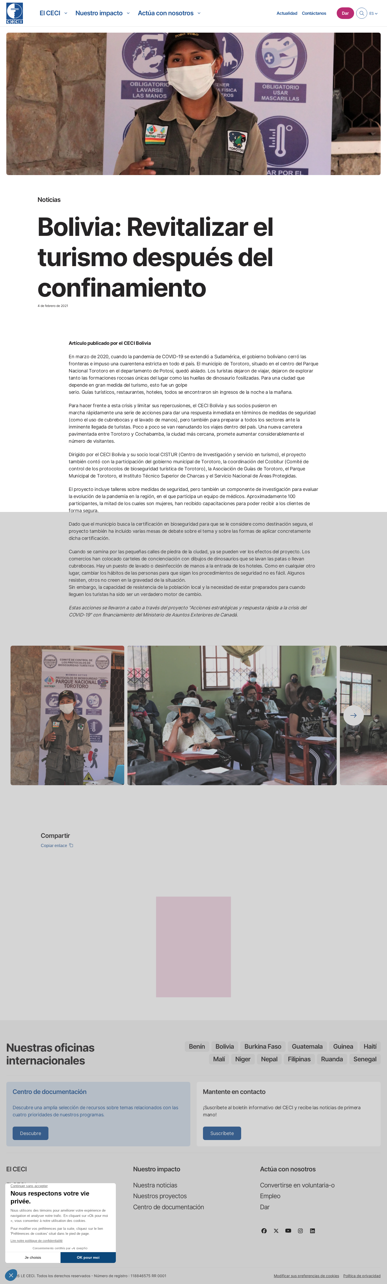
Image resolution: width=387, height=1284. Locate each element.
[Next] (353, 715)
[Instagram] (302, 1233)
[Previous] (33, 715)
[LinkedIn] (315, 1233)
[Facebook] (266, 1233)
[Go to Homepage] (14, 13)
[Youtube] (290, 1233)
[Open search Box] (361, 13)
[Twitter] (278, 1233)
